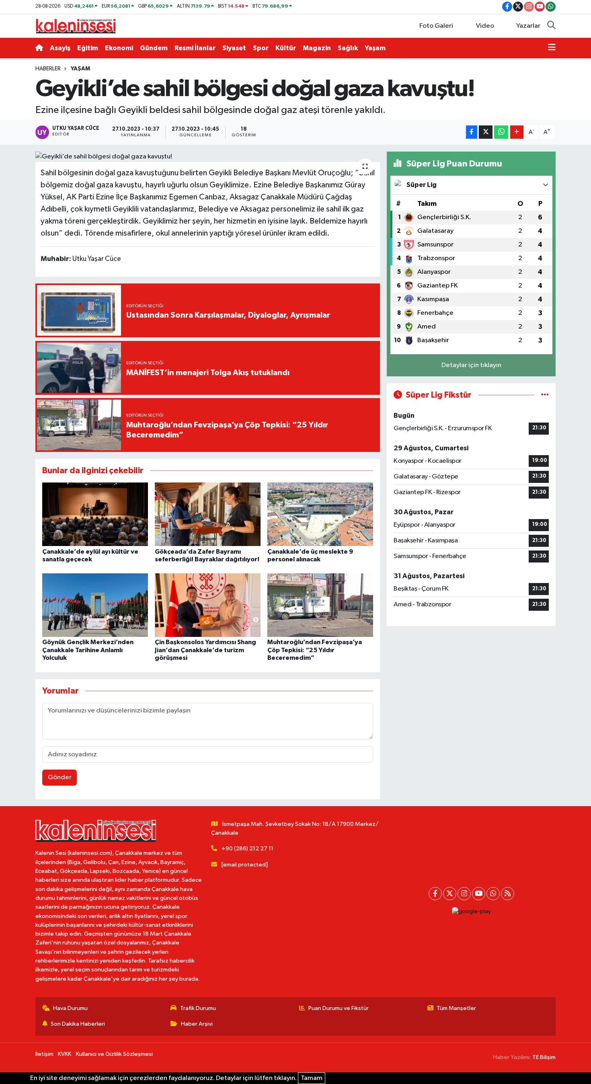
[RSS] (507, 893)
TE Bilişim (544, 1057)
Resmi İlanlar (194, 48)
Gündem (154, 48)
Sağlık (348, 48)
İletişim (44, 1054)
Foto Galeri (436, 26)
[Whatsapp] (493, 893)
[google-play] (471, 911)
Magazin (317, 48)
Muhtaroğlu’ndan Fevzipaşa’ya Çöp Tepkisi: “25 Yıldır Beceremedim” (314, 650)
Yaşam (375, 48)
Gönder (60, 777)
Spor (261, 48)
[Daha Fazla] (516, 132)
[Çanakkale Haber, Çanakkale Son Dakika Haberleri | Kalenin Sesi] (75, 25)
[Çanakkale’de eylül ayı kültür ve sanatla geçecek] (95, 514)
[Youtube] (478, 893)
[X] (449, 893)
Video (485, 26)
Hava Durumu (70, 1008)
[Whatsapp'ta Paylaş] (501, 132)
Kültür (285, 48)
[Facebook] (435, 893)
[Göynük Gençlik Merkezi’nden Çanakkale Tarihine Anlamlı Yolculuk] (95, 605)
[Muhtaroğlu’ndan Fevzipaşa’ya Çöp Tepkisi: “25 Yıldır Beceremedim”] (320, 605)
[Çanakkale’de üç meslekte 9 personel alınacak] (320, 514)
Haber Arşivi (197, 1024)
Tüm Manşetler (456, 1008)
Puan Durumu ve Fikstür (338, 1008)
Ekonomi (119, 48)
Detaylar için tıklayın (471, 365)
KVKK (64, 1054)
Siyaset (234, 48)
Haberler (48, 69)
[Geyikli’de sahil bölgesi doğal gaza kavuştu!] (207, 157)
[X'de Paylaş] (485, 132)
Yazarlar (528, 26)
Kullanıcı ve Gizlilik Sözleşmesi (114, 1054)
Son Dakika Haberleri (78, 1024)
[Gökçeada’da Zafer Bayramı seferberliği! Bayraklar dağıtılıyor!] (208, 514)
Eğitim (87, 48)
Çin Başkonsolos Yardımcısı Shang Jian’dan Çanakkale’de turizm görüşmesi (205, 650)
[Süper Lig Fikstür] (545, 395)
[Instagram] (464, 893)
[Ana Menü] (552, 48)
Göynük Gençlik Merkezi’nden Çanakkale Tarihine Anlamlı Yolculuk (87, 650)
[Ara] (551, 26)
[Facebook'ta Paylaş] (471, 132)
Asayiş (60, 48)
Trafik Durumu (198, 1008)
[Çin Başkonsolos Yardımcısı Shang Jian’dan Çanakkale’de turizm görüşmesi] (208, 605)
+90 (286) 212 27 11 (247, 849)
